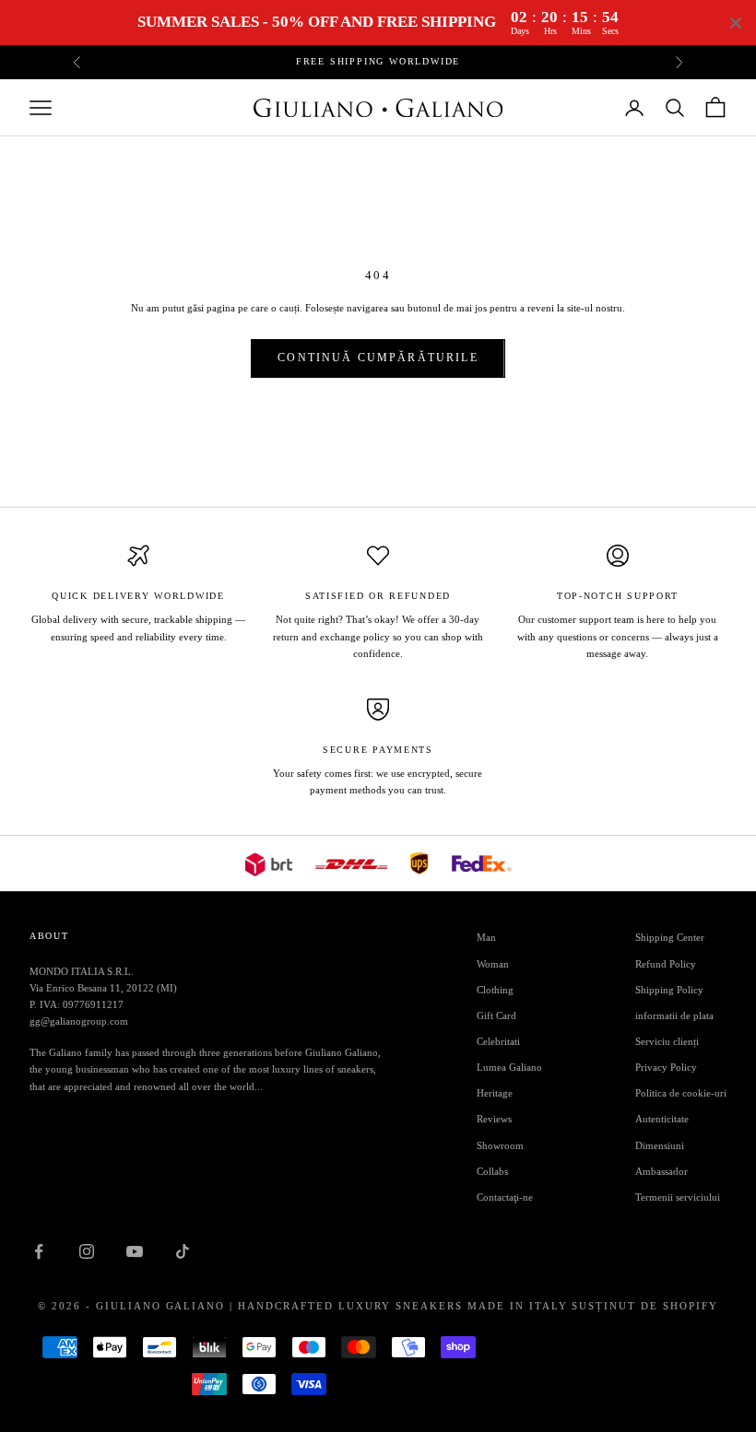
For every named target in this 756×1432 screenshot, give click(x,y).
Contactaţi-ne (505, 1197)
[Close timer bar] (736, 23)
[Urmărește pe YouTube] (134, 1251)
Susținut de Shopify (645, 1305)
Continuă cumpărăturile (378, 357)
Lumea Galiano (509, 1067)
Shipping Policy (669, 989)
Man (486, 937)
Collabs (492, 1171)
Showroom (500, 1145)
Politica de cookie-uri (680, 1092)
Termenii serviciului (677, 1197)
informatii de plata (674, 1015)
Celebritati (498, 1041)
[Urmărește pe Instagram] (86, 1251)
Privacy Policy (666, 1067)
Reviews (494, 1118)
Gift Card (496, 1015)
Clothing (495, 989)
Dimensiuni (659, 1145)
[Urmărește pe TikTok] (182, 1251)
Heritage (495, 1092)
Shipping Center (669, 937)
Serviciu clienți (667, 1041)
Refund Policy (665, 963)
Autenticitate (662, 1118)
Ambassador (661, 1171)
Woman (493, 963)
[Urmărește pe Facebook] (39, 1251)
